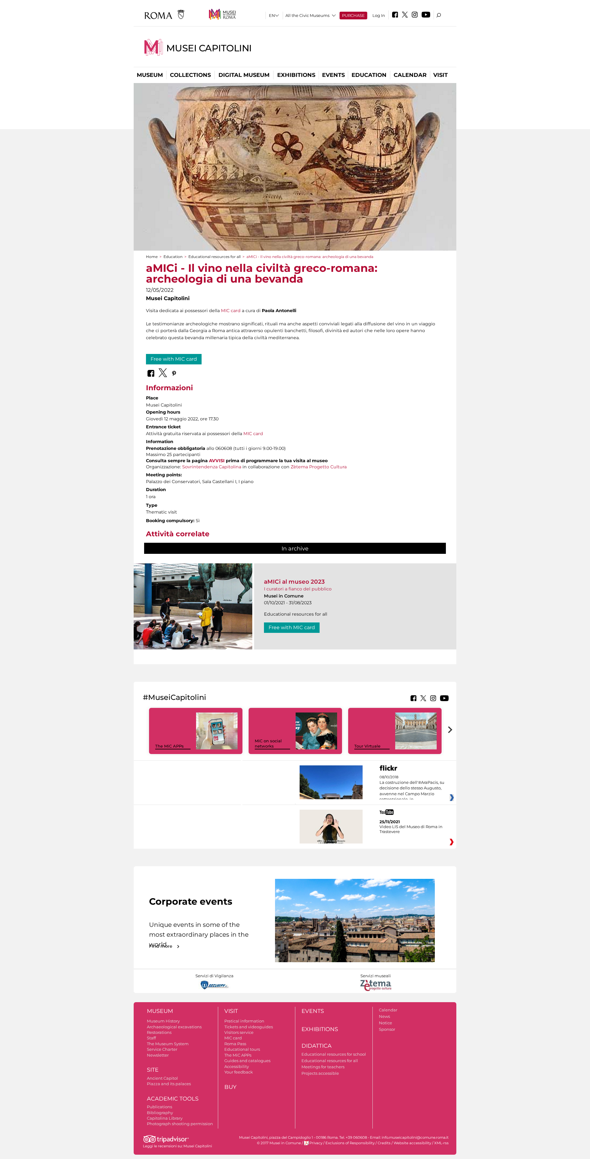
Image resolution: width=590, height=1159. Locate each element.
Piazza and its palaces (169, 1083)
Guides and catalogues (247, 1060)
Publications (159, 1106)
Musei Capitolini (209, 48)
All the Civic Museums (307, 15)
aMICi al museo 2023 (294, 581)
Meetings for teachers (322, 1066)
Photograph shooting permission (180, 1123)
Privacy (315, 1143)
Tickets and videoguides (248, 1026)
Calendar (410, 75)
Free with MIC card (174, 359)
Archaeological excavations (174, 1026)
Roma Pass (235, 1043)
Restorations (159, 1032)
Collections (190, 75)
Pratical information (244, 1020)
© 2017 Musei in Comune (279, 1143)
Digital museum (243, 75)
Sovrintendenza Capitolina (211, 467)
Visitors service (239, 1032)
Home (152, 256)
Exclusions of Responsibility (350, 1143)
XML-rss (441, 1143)
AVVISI (217, 460)
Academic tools (173, 1098)
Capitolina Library (165, 1118)
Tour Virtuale (367, 746)
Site (153, 1070)
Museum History (163, 1020)
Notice (385, 1022)
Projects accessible (320, 1073)
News (384, 1016)
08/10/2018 (412, 788)
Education (369, 75)
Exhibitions (296, 75)
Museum (150, 75)
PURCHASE (353, 15)
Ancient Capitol (162, 1078)
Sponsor (387, 1029)
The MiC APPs (169, 746)
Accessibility (236, 1066)
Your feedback (238, 1072)
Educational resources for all (214, 256)
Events (333, 75)
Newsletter (158, 1055)
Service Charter (162, 1049)
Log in (378, 15)
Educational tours (242, 1049)
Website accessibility (412, 1143)
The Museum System (168, 1043)
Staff (151, 1037)
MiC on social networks (268, 743)
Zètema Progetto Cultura (319, 467)
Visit (440, 75)
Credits (384, 1143)
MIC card (231, 310)
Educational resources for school (333, 1054)
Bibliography (160, 1112)
